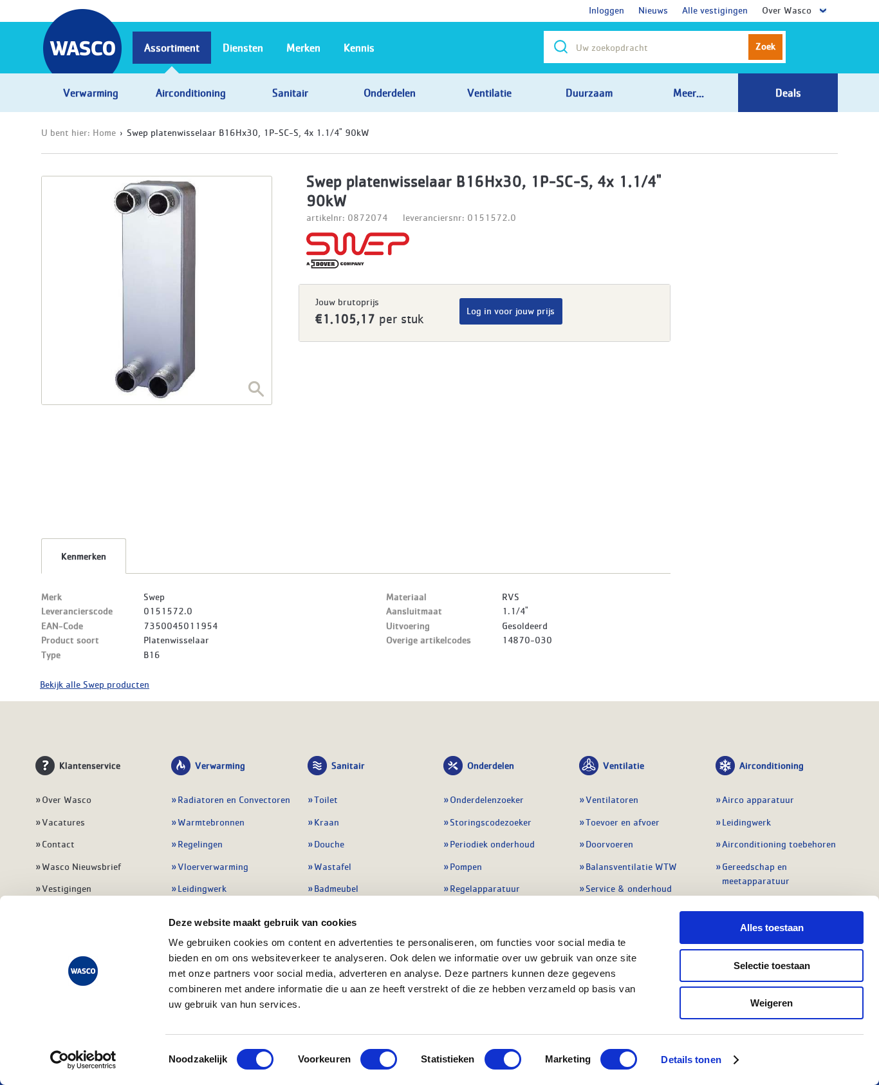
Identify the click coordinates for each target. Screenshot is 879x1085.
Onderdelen (490, 765)
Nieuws (653, 9)
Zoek (765, 46)
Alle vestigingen (715, 9)
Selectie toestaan (772, 965)
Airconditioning (771, 765)
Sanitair (348, 765)
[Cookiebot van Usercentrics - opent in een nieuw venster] (83, 1060)
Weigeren (771, 1002)
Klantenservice (89, 765)
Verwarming (220, 765)
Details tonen (691, 1059)
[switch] (378, 1059)
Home (104, 132)
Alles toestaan (772, 927)
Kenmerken (83, 555)
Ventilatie (623, 765)
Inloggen (606, 9)
